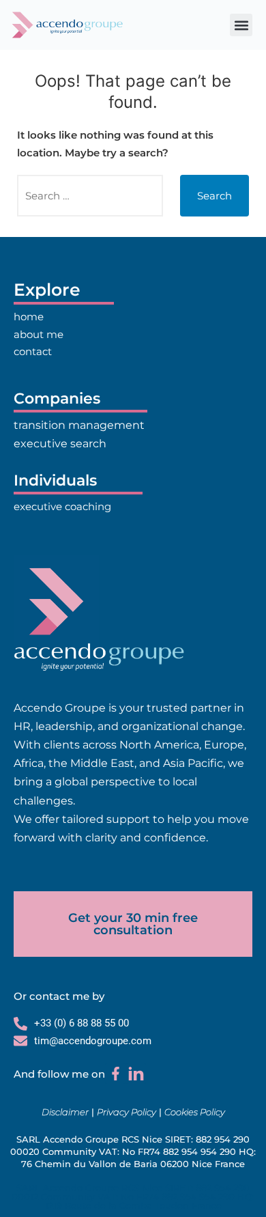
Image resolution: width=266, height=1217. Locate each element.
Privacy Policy (126, 1111)
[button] (241, 25)
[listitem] (133, 773)
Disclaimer (65, 1111)
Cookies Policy (194, 1111)
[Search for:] (90, 195)
